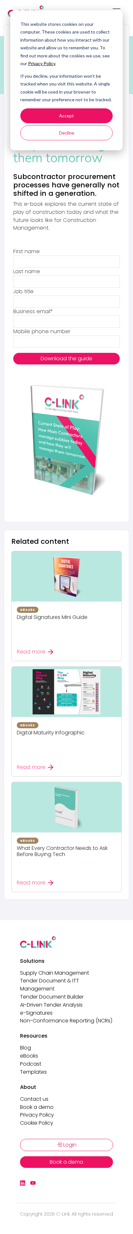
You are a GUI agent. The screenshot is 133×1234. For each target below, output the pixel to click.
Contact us (34, 1099)
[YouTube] (33, 1183)
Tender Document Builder (52, 996)
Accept (66, 115)
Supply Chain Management (54, 973)
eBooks (29, 1056)
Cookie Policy (36, 1123)
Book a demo (37, 1107)
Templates (33, 1072)
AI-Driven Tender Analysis (51, 1005)
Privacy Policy (41, 63)
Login (69, 1145)
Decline (66, 132)
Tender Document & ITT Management (49, 984)
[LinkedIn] (22, 1183)
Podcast (30, 1064)
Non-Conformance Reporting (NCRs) (66, 1020)
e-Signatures (36, 1013)
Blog (25, 1047)
